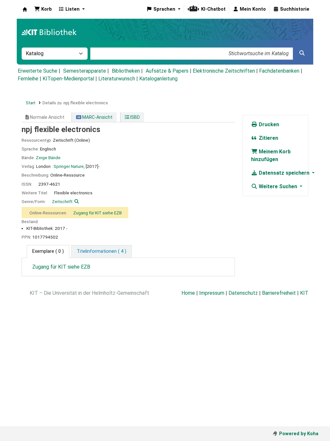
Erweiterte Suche (37, 71)
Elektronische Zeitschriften (224, 71)
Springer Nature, (69, 166)
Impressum (211, 293)
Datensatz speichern (284, 173)
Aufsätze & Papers (167, 71)
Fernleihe (28, 79)
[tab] (101, 251)
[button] (43, 9)
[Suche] (302, 53)
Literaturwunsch (116, 79)
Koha (25, 9)
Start (30, 102)
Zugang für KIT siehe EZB (97, 212)
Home (188, 293)
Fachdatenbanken (279, 71)
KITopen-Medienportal (68, 79)
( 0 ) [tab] (48, 251)
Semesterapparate (84, 71)
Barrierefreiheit (279, 293)
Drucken (268, 124)
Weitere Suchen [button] (277, 186)
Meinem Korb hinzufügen (271, 155)
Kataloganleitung (158, 79)
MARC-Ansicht (96, 117)
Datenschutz (243, 293)
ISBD (134, 117)
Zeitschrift (62, 201)
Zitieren (267, 138)
